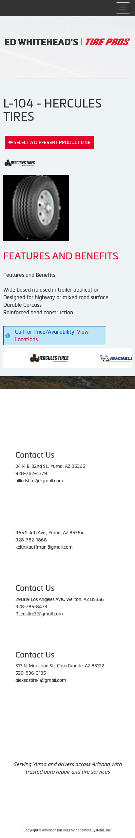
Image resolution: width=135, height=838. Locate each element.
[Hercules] (41, 358)
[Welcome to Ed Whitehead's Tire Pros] (67, 41)
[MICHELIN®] (110, 358)
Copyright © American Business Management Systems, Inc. (67, 830)
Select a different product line (51, 142)
